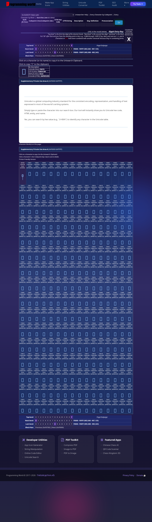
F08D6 (65, 369)
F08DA (94, 369)
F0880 (22, 292)
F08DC (108, 369)
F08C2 (37, 354)
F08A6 (65, 323)
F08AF (129, 323)
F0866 (65, 262)
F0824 (51, 201)
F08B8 (79, 338)
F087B (101, 277)
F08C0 (22, 354)
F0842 (37, 231)
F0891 (29, 308)
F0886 (65, 292)
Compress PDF (70, 445)
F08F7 (72, 399)
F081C (108, 185)
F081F (129, 185)
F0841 (29, 231)
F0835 (58, 216)
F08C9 (86, 354)
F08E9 (86, 384)
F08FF (129, 399)
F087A (94, 277)
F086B (101, 262)
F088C (108, 292)
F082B (101, 201)
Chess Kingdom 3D (111, 453)
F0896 (65, 308)
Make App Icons (49, 4)
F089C (108, 308)
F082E (122, 201)
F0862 (37, 262)
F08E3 (44, 384)
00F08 (22, 163)
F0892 (37, 308)
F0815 (58, 185)
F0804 (51, 163)
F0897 (72, 308)
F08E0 (22, 384)
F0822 (37, 201)
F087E (122, 277)
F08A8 (79, 323)
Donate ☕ (141, 475)
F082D (115, 201)
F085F (129, 247)
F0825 (58, 201)
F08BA (94, 338)
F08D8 (79, 369)
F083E (122, 216)
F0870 (22, 277)
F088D (115, 292)
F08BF (129, 338)
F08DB (101, 369)
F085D (115, 247)
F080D (115, 163)
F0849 (86, 231)
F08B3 (44, 338)
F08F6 (65, 399)
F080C (108, 163)
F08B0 (22, 338)
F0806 (65, 163)
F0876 (65, 277)
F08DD (115, 369)
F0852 (37, 247)
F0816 (65, 185)
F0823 (44, 201)
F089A (94, 308)
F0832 (37, 216)
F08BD (115, 338)
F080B (101, 163)
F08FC (108, 399)
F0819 (86, 185)
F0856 (65, 247)
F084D (115, 231)
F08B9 (86, 338)
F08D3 (44, 369)
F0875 (58, 277)
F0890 (22, 308)
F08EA (94, 384)
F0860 (22, 262)
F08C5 (58, 354)
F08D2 (37, 369)
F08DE (122, 369)
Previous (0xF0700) (42, 56)
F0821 (29, 201)
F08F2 (37, 399)
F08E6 (65, 384)
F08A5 (58, 323)
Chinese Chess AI (111, 445)
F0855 (58, 247)
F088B (101, 292)
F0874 (51, 277)
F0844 (51, 231)
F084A (94, 231)
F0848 (79, 231)
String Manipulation (34, 449)
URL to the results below (97, 32)
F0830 (22, 216)
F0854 (51, 247)
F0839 (86, 216)
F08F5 (58, 399)
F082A (94, 201)
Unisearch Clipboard (73, 60)
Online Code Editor (33, 453)
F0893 (44, 308)
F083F (129, 216)
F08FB (101, 399)
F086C (108, 262)
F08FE (122, 399)
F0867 (72, 262)
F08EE (122, 384)
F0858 (79, 247)
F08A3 (44, 323)
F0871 (29, 277)
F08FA (94, 399)
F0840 (22, 231)
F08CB (101, 354)
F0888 (79, 292)
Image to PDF (70, 449)
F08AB (101, 323)
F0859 (86, 247)
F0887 (72, 292)
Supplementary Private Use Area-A (34, 81)
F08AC (108, 323)
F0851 (29, 247)
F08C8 (79, 354)
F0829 (86, 201)
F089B (101, 308)
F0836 (65, 216)
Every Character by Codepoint (101, 15)
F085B (101, 247)
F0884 (51, 292)
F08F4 (51, 399)
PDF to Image (70, 453)
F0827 (72, 201)
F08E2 (37, 384)
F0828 (79, 201)
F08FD (115, 399)
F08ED (115, 384)
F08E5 (58, 384)
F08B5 (58, 338)
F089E (122, 308)
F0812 (37, 185)
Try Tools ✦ (138, 4)
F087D (115, 277)
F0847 (72, 231)
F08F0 (22, 399)
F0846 (65, 231)
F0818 (79, 185)
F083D (115, 216)
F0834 (51, 216)
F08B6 (65, 338)
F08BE (122, 338)
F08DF (129, 369)
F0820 (22, 201)
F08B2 (37, 338)
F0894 (51, 308)
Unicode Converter (83, 4)
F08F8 (79, 399)
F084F (129, 231)
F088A (94, 292)
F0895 (58, 308)
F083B (101, 216)
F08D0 (22, 369)
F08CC (108, 354)
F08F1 (29, 399)
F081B (101, 185)
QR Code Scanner (111, 449)
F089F (129, 308)
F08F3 (44, 399)
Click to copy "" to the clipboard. (34, 64)
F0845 (58, 231)
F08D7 (72, 369)
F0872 (37, 277)
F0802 (37, 163)
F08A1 (30, 323)
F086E (122, 262)
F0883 (44, 292)
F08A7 (72, 323)
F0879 (86, 277)
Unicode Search (32, 457)
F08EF (129, 384)
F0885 (58, 292)
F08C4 (51, 354)
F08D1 (30, 369)
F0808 (79, 163)
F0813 (44, 185)
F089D (115, 308)
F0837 (72, 216)
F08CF (129, 354)
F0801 (29, 163)
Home (38, 4)
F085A (94, 247)
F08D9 (87, 369)
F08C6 (65, 354)
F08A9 (86, 323)
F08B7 (72, 338)
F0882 (37, 292)
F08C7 (72, 354)
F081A (94, 185)
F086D (115, 262)
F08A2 (37, 323)
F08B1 (30, 338)
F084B (101, 231)
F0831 (29, 216)
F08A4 (51, 323)
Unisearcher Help (81, 15)
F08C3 (44, 354)
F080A (94, 163)
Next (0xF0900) (58, 56)
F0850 (22, 247)
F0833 (44, 216)
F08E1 (29, 384)
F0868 (79, 262)
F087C (108, 277)
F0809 (86, 163)
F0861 (29, 262)
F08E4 (51, 384)
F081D (115, 185)
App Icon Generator (34, 445)
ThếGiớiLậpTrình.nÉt (46, 475)
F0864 (51, 262)
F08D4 (51, 369)
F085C (108, 247)
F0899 (86, 308)
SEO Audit (114, 4)
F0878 (79, 277)
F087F (129, 277)
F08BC (108, 338)
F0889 (86, 292)
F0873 (44, 277)
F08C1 (30, 354)
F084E (122, 231)
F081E (122, 185)
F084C (108, 231)
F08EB (101, 384)
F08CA (94, 354)
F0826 (65, 201)
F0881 (29, 292)
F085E (122, 247)
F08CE (122, 354)
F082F (129, 201)
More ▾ (126, 4)
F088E (122, 292)
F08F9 (86, 399)
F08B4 (51, 338)
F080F (129, 163)
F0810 (22, 185)
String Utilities (66, 4)
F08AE (122, 323)
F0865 (58, 262)
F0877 (72, 277)
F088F (129, 292)
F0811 (29, 185)
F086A (94, 262)
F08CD (115, 354)
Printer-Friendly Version (27, 159)
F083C (108, 216)
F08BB (101, 338)
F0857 (72, 247)
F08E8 (79, 384)
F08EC (108, 384)
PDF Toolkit (102, 4)
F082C (108, 201)
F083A (94, 216)
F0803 (44, 163)
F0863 (44, 262)
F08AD (115, 323)
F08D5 (58, 369)
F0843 (44, 231)
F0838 (79, 216)
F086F (129, 262)
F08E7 (72, 384)
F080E (122, 163)
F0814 (51, 185)
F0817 (72, 185)
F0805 (58, 163)
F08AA (94, 323)
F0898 (79, 308)
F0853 (44, 247)
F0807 (72, 163)
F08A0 (22, 323)
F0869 (86, 262)
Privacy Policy (128, 475)
